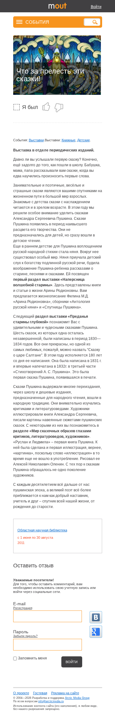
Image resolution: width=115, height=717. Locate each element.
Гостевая (40, 693)
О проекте (21, 693)
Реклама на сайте (65, 693)
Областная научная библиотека (42, 530)
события (37, 22)
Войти (96, 7)
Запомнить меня (32, 658)
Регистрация (22, 608)
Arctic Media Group (77, 697)
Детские (83, 140)
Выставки (36, 140)
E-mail (19, 603)
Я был (30, 107)
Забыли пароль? (25, 636)
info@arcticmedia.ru (51, 701)
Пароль (20, 631)
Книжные (68, 140)
